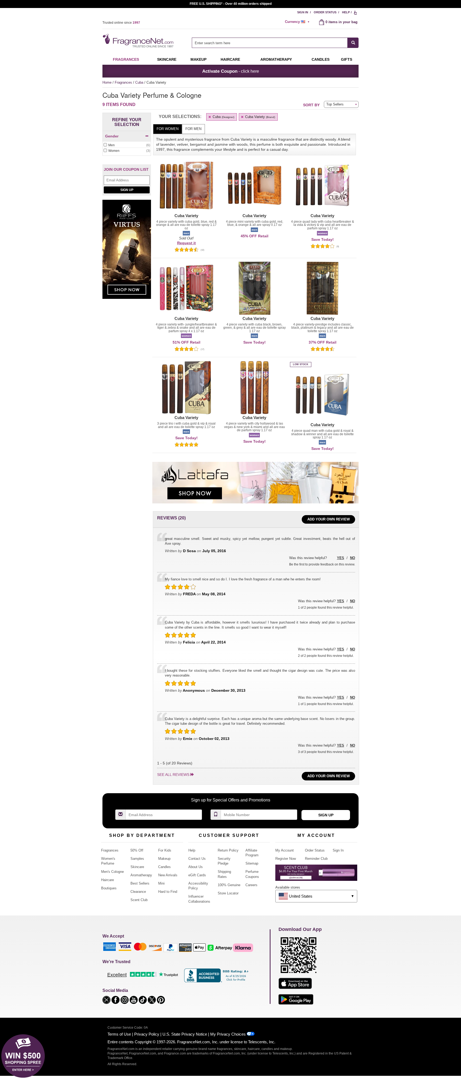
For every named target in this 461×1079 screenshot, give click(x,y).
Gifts (346, 59)
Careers (251, 885)
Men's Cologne (112, 872)
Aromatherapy (141, 875)
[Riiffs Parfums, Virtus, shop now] (126, 252)
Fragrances (126, 59)
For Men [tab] (193, 129)
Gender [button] (111, 136)
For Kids (164, 850)
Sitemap (251, 863)
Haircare (230, 59)
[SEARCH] (353, 43)
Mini (161, 883)
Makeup (198, 59)
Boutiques (109, 888)
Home (107, 82)
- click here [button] (230, 71)
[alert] (298, 22)
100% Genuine (229, 885)
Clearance (138, 892)
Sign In (302, 12)
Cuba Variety (259, 117)
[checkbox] (127, 145)
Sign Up (126, 190)
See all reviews (173, 774)
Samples (137, 859)
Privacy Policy (146, 1034)
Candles (164, 867)
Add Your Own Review (328, 519)
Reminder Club (316, 859)
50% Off (136, 850)
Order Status (325, 12)
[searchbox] (270, 43)
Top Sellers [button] (335, 104)
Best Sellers (139, 883)
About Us (195, 867)
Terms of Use (119, 1034)
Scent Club (139, 900)
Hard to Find (167, 892)
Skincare (166, 59)
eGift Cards (197, 875)
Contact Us (197, 859)
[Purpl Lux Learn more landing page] (316, 875)
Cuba (139, 82)
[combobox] (275, 43)
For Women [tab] (167, 129)
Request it (186, 243)
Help (346, 12)
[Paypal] (170, 947)
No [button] (352, 558)
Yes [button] (340, 558)
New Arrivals (167, 875)
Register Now (285, 859)
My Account (284, 850)
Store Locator (228, 893)
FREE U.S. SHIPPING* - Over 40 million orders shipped (231, 4)
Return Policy (228, 850)
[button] (186, 188)
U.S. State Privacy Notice (184, 1034)
